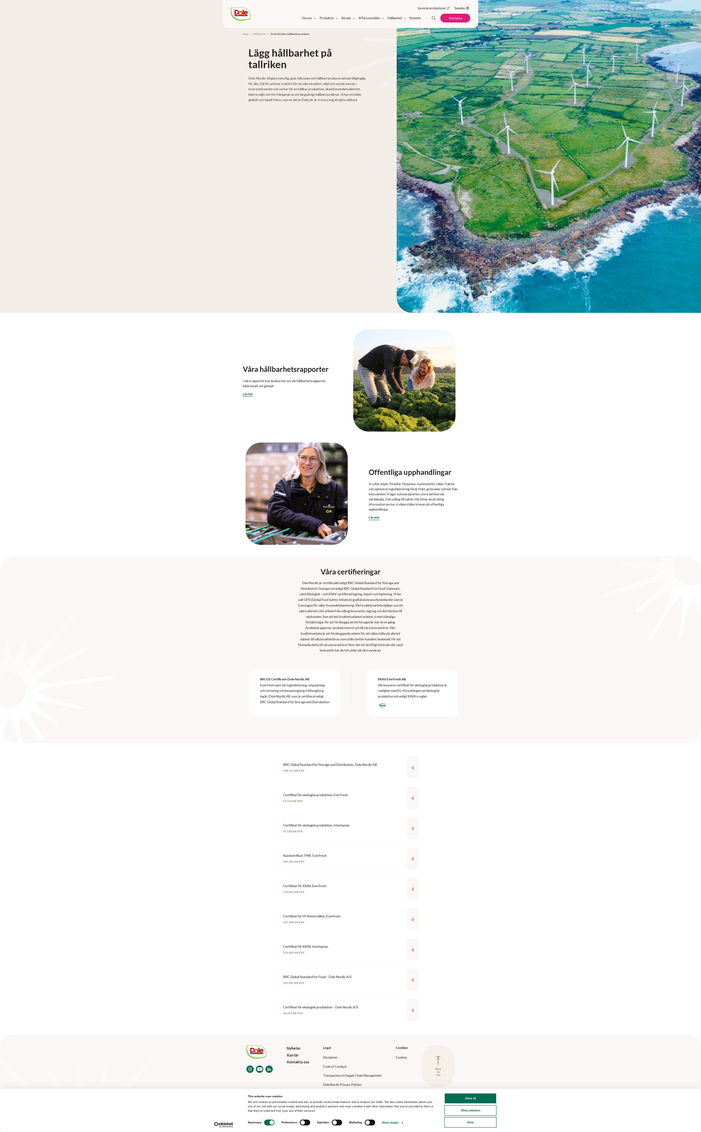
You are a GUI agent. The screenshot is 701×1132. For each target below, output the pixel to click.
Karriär (293, 1055)
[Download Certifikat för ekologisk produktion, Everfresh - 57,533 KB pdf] (413, 798)
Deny (470, 1122)
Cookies (401, 1057)
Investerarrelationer (432, 8)
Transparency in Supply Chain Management (352, 1075)
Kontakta (455, 18)
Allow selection (470, 1110)
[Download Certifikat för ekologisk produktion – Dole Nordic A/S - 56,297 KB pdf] (413, 1010)
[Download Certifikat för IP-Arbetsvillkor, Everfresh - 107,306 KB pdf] (413, 919)
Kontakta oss (298, 1062)
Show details (390, 1122)
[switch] (305, 1122)
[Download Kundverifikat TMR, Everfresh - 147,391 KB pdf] (413, 858)
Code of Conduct (335, 1066)
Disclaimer (330, 1057)
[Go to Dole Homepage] (259, 1052)
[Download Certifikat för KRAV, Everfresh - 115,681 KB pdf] (413, 889)
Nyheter (294, 1048)
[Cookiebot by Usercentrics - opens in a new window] (224, 1125)
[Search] (434, 18)
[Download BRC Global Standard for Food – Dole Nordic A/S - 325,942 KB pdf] (413, 980)
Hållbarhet (259, 33)
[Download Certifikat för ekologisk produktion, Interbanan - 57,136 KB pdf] (413, 828)
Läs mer (374, 517)
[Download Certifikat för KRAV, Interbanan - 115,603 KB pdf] (413, 949)
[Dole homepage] (241, 14)
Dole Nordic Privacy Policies (342, 1085)
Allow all (470, 1098)
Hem (245, 33)
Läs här (248, 394)
